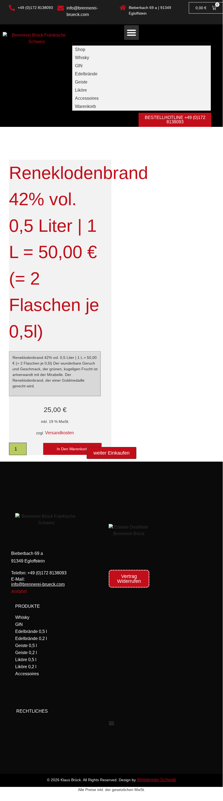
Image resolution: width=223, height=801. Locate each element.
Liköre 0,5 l (25, 659)
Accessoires (87, 98)
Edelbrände (86, 74)
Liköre (81, 90)
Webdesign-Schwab (156, 779)
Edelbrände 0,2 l (31, 638)
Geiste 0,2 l (26, 652)
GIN (79, 65)
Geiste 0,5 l (26, 645)
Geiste (81, 82)
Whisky (82, 57)
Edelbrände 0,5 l (31, 631)
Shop (80, 49)
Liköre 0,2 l (25, 666)
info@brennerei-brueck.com (38, 584)
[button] (131, 32)
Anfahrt (19, 591)
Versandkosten (59, 432)
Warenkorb (85, 106)
